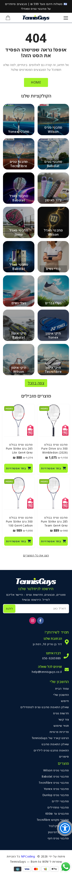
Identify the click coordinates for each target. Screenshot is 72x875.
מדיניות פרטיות (59, 732)
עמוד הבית (62, 688)
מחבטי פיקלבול (59, 826)
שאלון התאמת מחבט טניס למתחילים (44, 707)
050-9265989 (51, 658)
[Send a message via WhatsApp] (65, 866)
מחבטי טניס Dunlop (55, 795)
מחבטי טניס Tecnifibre (54, 782)
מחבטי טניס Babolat (55, 776)
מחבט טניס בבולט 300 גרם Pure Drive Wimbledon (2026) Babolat (54, 450)
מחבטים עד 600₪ (57, 813)
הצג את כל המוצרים (36, 555)
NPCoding (28, 856)
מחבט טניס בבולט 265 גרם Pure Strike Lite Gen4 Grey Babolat (19, 450)
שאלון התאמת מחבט (55, 744)
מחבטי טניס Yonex (56, 789)
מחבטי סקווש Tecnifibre (53, 820)
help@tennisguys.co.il (47, 672)
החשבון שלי (61, 695)
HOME (36, 82)
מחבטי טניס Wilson (56, 770)
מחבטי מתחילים (58, 807)
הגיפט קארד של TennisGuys (50, 738)
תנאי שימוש (61, 725)
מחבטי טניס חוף (58, 838)
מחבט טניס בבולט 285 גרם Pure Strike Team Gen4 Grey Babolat (54, 523)
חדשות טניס (61, 713)
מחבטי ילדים (60, 801)
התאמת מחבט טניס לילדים (51, 750)
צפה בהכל (36, 383)
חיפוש (65, 701)
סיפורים (64, 756)
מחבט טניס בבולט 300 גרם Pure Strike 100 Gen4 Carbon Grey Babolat (19, 523)
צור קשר (63, 719)
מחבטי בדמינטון (58, 832)
